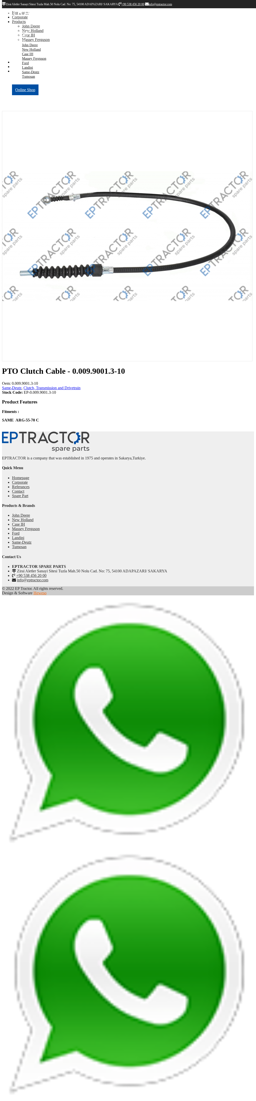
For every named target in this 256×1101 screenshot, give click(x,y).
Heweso (40, 593)
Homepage (20, 31)
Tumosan (28, 76)
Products (19, 40)
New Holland (31, 49)
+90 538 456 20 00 (31, 575)
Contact (18, 491)
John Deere (30, 45)
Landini (27, 67)
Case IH (27, 54)
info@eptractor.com (32, 580)
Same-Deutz (30, 72)
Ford (25, 63)
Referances (21, 81)
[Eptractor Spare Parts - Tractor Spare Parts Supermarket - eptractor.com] (28, 19)
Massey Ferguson (34, 58)
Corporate (20, 36)
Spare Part (20, 496)
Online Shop (25, 90)
